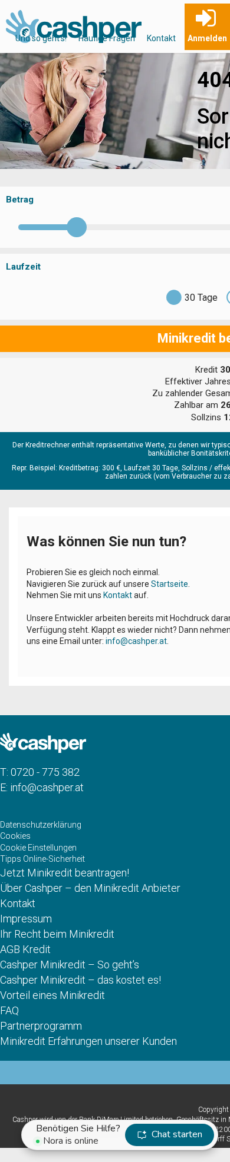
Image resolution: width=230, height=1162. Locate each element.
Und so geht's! (41, 38)
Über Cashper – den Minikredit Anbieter (90, 888)
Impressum (26, 918)
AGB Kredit (25, 949)
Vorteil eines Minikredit (52, 995)
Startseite (169, 584)
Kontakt (161, 38)
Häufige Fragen (106, 38)
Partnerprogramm (41, 1026)
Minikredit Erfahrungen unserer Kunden (88, 1041)
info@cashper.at (136, 641)
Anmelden (207, 38)
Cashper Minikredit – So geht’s (69, 964)
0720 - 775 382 (45, 772)
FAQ (9, 1010)
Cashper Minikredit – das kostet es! (80, 980)
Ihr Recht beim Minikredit (57, 934)
